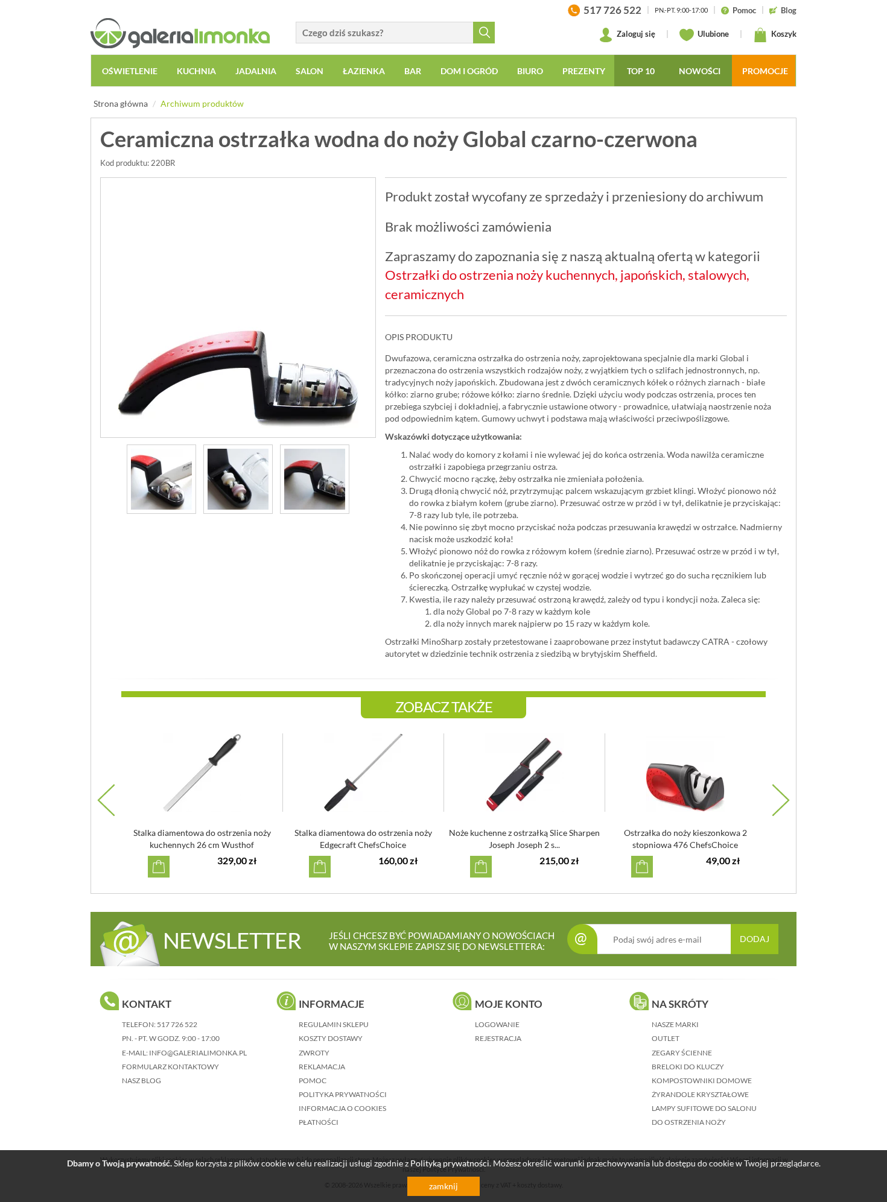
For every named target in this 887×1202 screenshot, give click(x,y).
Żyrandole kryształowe (700, 1094)
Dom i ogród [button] (469, 71)
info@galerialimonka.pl (198, 1052)
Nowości (699, 71)
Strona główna (121, 103)
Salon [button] (309, 71)
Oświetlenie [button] (129, 71)
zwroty (314, 1052)
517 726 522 (177, 1024)
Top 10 (641, 71)
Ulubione (712, 34)
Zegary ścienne (682, 1052)
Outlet (665, 1038)
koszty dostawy (331, 1038)
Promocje (765, 71)
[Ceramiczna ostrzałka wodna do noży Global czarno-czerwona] (238, 307)
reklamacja (322, 1066)
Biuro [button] (530, 71)
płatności (319, 1122)
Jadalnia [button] (255, 71)
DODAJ (754, 939)
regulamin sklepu (334, 1024)
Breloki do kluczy (688, 1066)
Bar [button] (412, 71)
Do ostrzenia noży (689, 1122)
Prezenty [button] (583, 71)
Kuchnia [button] (196, 71)
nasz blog (141, 1080)
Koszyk (782, 34)
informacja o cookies (342, 1108)
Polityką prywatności (449, 1163)
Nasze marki (675, 1024)
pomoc (312, 1080)
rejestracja (498, 1038)
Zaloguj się (635, 34)
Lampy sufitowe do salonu (704, 1108)
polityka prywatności (343, 1094)
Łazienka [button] (364, 71)
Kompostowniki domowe (702, 1080)
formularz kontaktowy (170, 1066)
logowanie (497, 1024)
